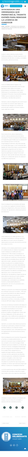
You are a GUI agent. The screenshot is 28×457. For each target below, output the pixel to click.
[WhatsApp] (17, 407)
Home (2, 26)
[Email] (23, 407)
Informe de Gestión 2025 (16, 5)
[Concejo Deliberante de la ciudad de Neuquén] (5, 6)
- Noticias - (7, 26)
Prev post (6, 423)
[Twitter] (10, 407)
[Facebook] (4, 407)
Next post (22, 423)
